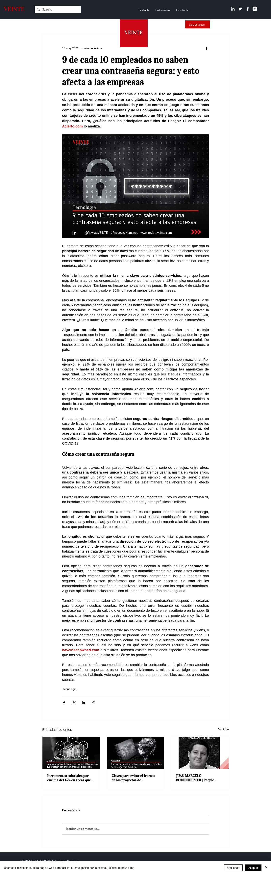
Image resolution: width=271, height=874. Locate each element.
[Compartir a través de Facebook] (64, 702)
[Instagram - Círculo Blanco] (255, 9)
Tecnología (70, 689)
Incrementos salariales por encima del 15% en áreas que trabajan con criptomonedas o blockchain (70, 778)
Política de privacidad (121, 868)
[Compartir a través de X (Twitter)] (74, 702)
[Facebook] (247, 9)
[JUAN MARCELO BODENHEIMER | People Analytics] (200, 753)
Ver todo (223, 729)
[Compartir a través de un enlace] (93, 702)
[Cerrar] (266, 867)
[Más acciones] (206, 48)
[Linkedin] (233, 9)
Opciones (233, 868)
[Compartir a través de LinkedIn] (83, 702)
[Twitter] (240, 9)
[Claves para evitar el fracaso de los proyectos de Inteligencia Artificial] (135, 753)
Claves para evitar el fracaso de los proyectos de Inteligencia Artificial (133, 778)
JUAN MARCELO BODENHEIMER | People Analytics (195, 778)
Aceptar (253, 868)
